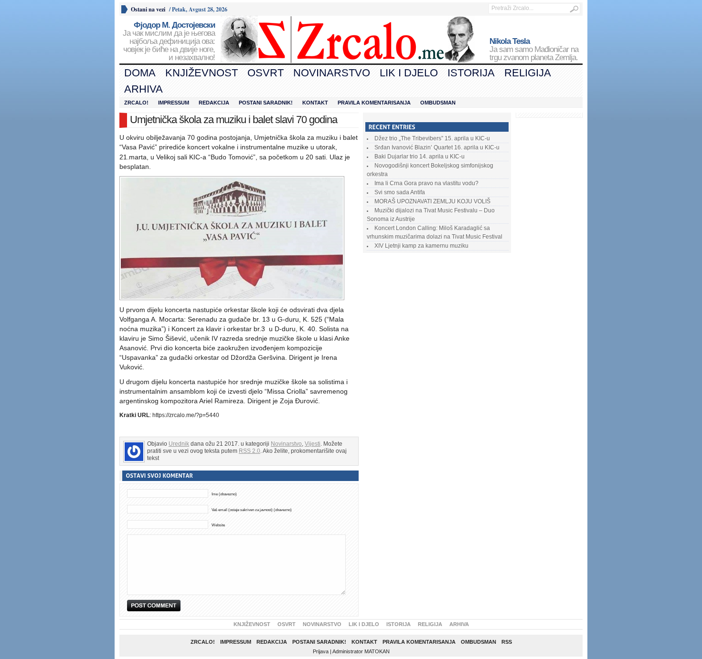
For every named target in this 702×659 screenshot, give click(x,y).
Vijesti (312, 444)
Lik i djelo (409, 73)
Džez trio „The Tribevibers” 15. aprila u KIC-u (432, 138)
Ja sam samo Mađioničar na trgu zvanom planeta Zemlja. (533, 49)
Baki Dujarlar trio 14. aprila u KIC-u (419, 156)
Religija (527, 73)
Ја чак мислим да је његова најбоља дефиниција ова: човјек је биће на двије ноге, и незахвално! (169, 41)
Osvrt (265, 73)
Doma (140, 73)
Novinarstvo (331, 73)
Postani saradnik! (266, 102)
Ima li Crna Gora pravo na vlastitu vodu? (426, 183)
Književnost (201, 73)
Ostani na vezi (148, 9)
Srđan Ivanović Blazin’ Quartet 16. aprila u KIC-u (437, 147)
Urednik (179, 444)
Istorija (471, 73)
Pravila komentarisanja (374, 102)
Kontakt (315, 102)
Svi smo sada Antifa (399, 192)
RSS (506, 642)
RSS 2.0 (249, 451)
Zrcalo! (136, 102)
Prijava (321, 651)
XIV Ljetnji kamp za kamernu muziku (421, 246)
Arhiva (143, 89)
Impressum (173, 102)
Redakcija (214, 102)
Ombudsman (438, 102)
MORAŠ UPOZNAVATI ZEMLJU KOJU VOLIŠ (432, 201)
